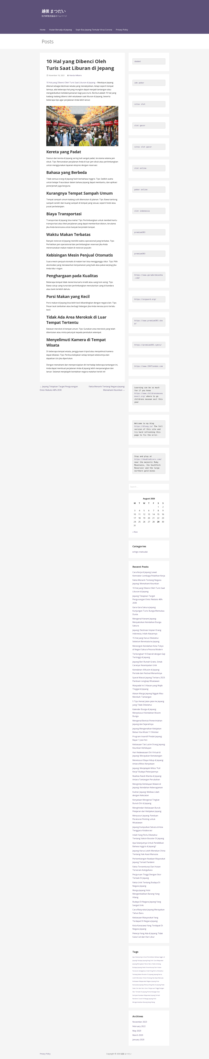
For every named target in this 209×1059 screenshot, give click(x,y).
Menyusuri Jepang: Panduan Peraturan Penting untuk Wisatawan (145, 819)
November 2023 (139, 1022)
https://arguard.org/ (145, 299)
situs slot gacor (143, 147)
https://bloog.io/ (143, 426)
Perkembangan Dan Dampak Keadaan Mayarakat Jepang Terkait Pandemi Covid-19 (146, 995)
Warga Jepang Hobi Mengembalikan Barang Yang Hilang (146, 894)
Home (42, 29)
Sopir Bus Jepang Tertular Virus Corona (94, 29)
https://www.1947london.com (148, 366)
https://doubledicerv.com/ (148, 459)
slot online (140, 168)
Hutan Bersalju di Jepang (60, 29)
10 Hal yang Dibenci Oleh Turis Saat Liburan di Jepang (70, 82)
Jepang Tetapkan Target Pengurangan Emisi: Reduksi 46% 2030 (147, 599)
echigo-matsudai (140, 551)
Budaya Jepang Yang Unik (145, 960)
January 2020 (138, 1039)
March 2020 (137, 1035)
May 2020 (136, 1030)
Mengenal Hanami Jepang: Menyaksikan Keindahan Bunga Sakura (146, 622)
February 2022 (139, 1026)
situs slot (139, 104)
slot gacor (139, 125)
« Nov (135, 532)
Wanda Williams (75, 75)
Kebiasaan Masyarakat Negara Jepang (144, 981)
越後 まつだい (54, 11)
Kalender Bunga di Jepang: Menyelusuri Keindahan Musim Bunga (146, 713)
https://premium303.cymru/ (148, 345)
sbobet (137, 61)
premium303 (139, 232)
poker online (140, 189)
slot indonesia (142, 211)
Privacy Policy (122, 29)
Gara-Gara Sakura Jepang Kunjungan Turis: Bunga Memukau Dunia (148, 611)
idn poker (139, 83)
